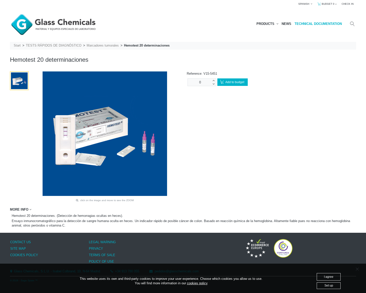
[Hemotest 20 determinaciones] (19, 80)
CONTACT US (20, 242)
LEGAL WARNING (102, 242)
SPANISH (304, 3)
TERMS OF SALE (102, 255)
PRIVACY (96, 248)
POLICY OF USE (101, 261)
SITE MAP (18, 248)
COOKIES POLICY (24, 255)
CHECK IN (348, 3)
